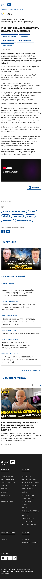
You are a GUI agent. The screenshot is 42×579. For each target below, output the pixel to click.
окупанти (30, 216)
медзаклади (17, 216)
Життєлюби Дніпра (29, 486)
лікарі (5, 216)
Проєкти (26, 470)
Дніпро (32, 212)
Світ (2, 498)
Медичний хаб (27, 498)
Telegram (35, 188)
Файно (24, 507)
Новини (5, 470)
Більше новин (29, 370)
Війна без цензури (29, 524)
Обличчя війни (28, 489)
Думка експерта (7, 501)
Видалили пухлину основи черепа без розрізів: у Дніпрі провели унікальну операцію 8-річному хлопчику (19, 426)
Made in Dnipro (28, 518)
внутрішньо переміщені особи (14, 212)
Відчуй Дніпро (27, 521)
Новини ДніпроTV (25, 41)
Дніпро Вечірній (28, 495)
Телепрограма (8, 532)
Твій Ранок (26, 492)
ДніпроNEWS (26, 476)
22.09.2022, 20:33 (6, 49)
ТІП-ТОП (25, 515)
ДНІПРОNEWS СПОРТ (29, 479)
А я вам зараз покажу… (31, 482)
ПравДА (25, 504)
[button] (40, 385)
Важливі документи (30, 542)
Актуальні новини (9, 36)
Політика (4, 489)
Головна (4, 19)
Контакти (25, 539)
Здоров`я (24, 36)
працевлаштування (24, 221)
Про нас (26, 532)
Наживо (4, 539)
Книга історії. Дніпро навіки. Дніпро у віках (30, 511)
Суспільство (7, 45)
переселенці (7, 221)
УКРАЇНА (4, 486)
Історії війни (27, 501)
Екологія (4, 492)
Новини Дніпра (13, 19)
